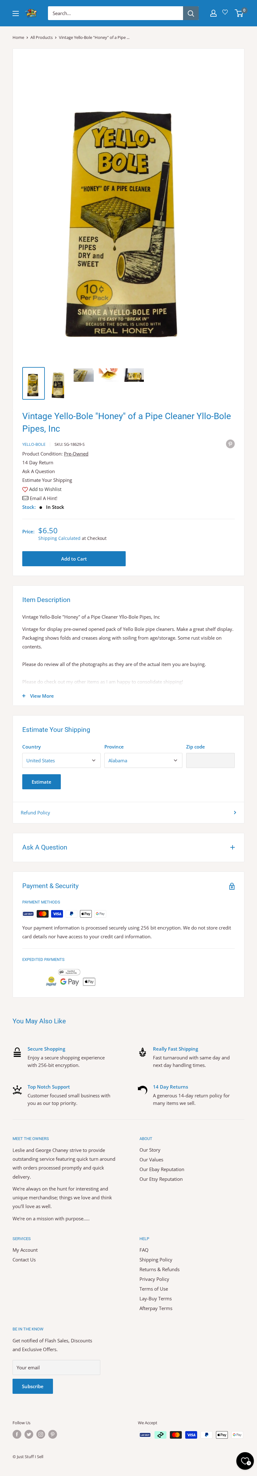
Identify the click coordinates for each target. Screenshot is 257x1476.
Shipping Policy (155, 1259)
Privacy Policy (154, 1279)
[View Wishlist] (226, 14)
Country (31, 746)
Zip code (195, 746)
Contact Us (24, 1259)
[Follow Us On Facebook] (17, 1434)
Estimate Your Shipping (47, 480)
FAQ (144, 1250)
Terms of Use (153, 1289)
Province (114, 746)
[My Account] (213, 13)
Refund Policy (35, 812)
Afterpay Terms (155, 1308)
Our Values (151, 1159)
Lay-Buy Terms (155, 1298)
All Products (41, 37)
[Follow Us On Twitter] (28, 1434)
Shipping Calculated (59, 538)
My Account (25, 1250)
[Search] (191, 13)
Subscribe (33, 1386)
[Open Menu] (16, 13)
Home (18, 37)
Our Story (149, 1150)
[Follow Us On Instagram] (40, 1434)
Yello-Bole (33, 444)
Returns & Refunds (159, 1269)
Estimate (41, 782)
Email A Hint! (43, 498)
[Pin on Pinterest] (230, 443)
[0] (239, 13)
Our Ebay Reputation (161, 1169)
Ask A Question (38, 471)
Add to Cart (74, 559)
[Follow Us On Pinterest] (52, 1434)
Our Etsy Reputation (161, 1179)
